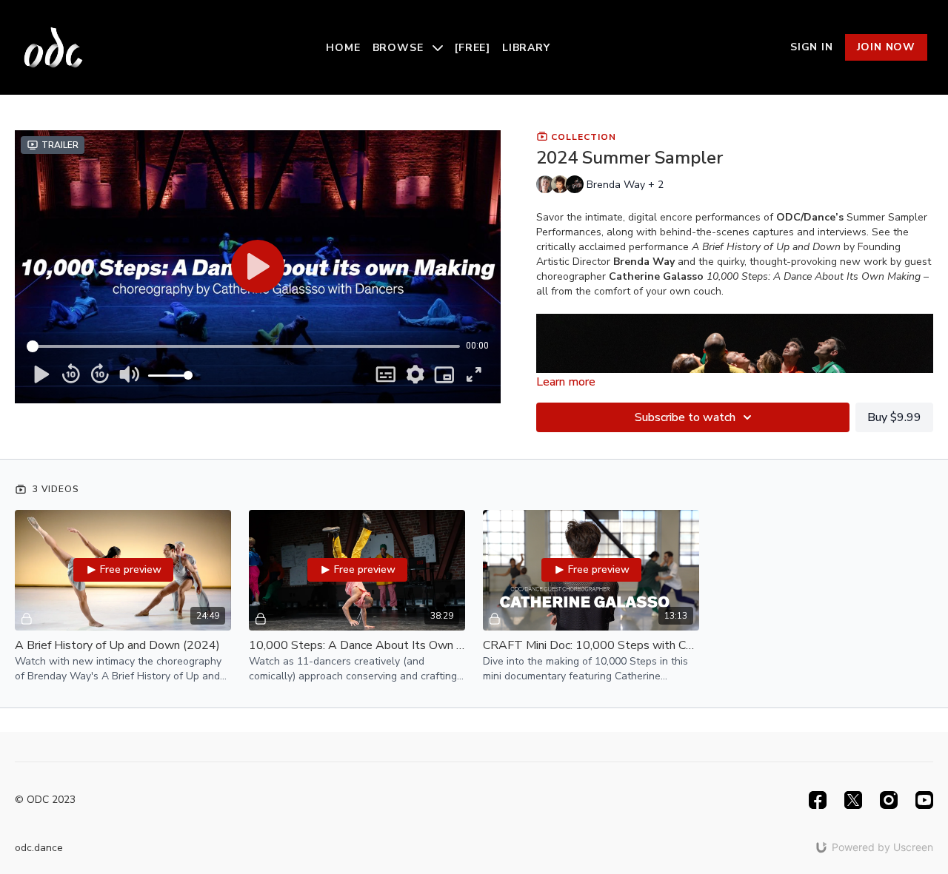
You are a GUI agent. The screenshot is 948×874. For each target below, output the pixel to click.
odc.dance (39, 848)
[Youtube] (924, 800)
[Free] (472, 48)
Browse (400, 48)
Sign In (811, 47)
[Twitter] (853, 800)
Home (343, 48)
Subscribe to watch (685, 417)
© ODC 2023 (45, 800)
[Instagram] (889, 800)
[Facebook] (818, 800)
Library (526, 48)
